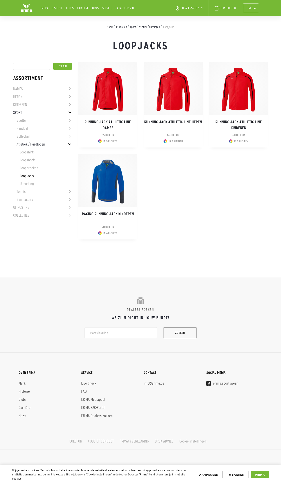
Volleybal (23, 136)
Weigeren (236, 474)
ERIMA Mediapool (93, 399)
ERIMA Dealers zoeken (97, 416)
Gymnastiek (24, 199)
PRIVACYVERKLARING (134, 441)
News (95, 8)
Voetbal (21, 120)
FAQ (84, 391)
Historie (57, 8)
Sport (17, 112)
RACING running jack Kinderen (108, 214)
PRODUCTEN (229, 8)
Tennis (21, 191)
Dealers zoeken (192, 8)
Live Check (88, 383)
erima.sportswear (225, 383)
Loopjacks (27, 176)
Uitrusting (27, 184)
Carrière (82, 8)
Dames (18, 89)
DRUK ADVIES (164, 441)
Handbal (22, 128)
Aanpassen (208, 474)
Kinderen (20, 105)
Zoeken (180, 333)
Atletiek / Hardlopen (30, 144)
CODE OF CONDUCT (101, 441)
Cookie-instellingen (193, 441)
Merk (44, 8)
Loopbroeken (29, 168)
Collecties (21, 215)
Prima (260, 474)
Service (107, 8)
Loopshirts (27, 152)
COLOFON (75, 441)
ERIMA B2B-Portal (93, 407)
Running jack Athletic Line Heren (173, 122)
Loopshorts (28, 160)
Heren (17, 97)
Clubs (70, 8)
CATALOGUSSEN (124, 8)
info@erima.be (154, 383)
